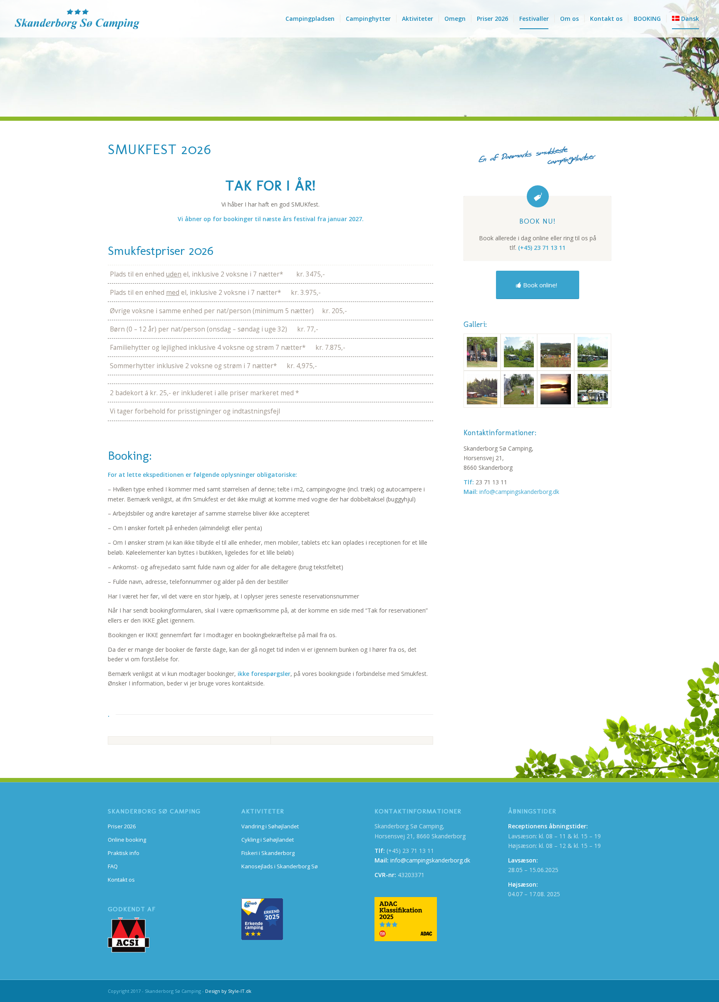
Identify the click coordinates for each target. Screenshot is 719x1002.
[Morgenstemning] (482, 389)
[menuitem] (310, 18)
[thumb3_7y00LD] (519, 389)
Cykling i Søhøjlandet (267, 839)
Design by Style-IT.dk (228, 991)
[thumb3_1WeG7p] (592, 352)
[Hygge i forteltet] (482, 352)
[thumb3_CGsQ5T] (555, 352)
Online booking (127, 839)
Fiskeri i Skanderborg (268, 853)
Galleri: (475, 324)
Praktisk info (123, 853)
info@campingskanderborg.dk (519, 492)
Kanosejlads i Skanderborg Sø (279, 866)
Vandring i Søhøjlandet (270, 826)
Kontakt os (121, 879)
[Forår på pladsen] (592, 389)
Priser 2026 (122, 826)
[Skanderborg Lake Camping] (77, 18)
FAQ (113, 866)
